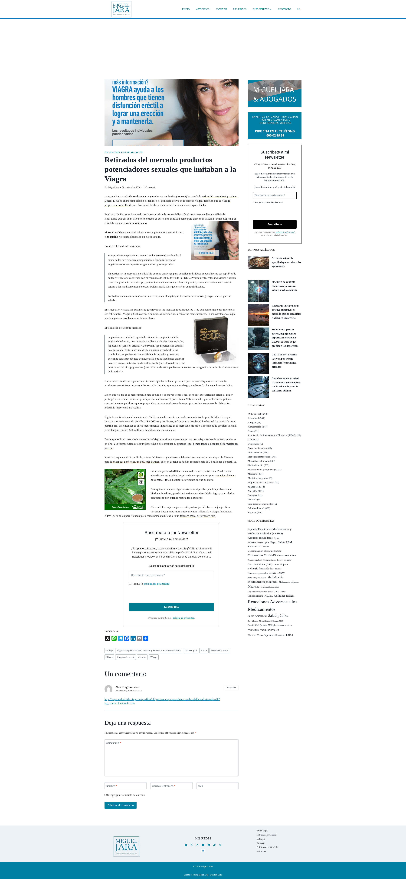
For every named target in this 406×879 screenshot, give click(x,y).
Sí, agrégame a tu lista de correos (126, 794)
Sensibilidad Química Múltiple (262, 625)
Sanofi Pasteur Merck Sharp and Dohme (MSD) (266, 621)
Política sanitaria (255, 596)
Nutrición (252, 491)
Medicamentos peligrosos (260, 469)
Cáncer (251, 439)
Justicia (272, 573)
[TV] (202, 850)
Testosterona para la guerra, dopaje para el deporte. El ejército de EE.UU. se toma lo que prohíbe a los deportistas (285, 337)
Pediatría (252, 499)
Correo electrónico (163, 785)
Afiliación (261, 851)
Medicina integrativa (258, 478)
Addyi (109, 650)
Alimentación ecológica (258, 542)
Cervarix (265, 547)
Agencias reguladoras (260, 537)
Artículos (202, 9)
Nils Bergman (125, 687)
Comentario (113, 742)
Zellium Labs (216, 875)
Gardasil (287, 560)
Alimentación (254, 426)
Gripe (276, 564)
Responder (231, 687)
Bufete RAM (285, 542)
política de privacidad (156, 583)
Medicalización (133, 152)
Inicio (186, 9)
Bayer (273, 542)
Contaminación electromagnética (264, 551)
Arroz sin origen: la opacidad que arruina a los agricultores (286, 262)
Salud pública (278, 616)
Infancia (278, 569)
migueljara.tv (254, 486)
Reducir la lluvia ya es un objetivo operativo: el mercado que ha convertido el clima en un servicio (286, 311)
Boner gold (191, 650)
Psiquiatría (269, 596)
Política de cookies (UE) (267, 847)
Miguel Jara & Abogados (260, 482)
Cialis (204, 650)
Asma (251, 431)
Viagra (153, 657)
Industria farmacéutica (259, 456)
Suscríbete (274, 224)
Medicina (252, 474)
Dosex (109, 657)
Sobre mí (221, 9)
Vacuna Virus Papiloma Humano (266, 635)
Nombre (111, 785)
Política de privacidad (266, 835)
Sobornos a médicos (284, 625)
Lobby (281, 572)
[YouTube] (202, 844)
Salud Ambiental (257, 615)
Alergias (252, 422)
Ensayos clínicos (269, 560)
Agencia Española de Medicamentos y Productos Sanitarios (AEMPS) (149, 650)
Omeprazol (253, 495)
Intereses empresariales (258, 573)
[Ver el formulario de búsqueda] (298, 9)
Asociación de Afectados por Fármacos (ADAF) (272, 435)
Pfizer (283, 591)
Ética (289, 635)
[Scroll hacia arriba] (400, 852)
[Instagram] (197, 844)
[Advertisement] (203, 42)
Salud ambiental (256, 508)
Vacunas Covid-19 (269, 629)
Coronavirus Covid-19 (262, 555)
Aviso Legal (262, 830)
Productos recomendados (260, 504)
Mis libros (239, 9)
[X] (191, 844)
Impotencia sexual (125, 657)
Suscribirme (171, 607)
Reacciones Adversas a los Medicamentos (272, 605)
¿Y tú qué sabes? (256, 414)
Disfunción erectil (220, 650)
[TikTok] (214, 844)
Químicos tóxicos (284, 595)
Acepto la (150, 583)
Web (200, 785)
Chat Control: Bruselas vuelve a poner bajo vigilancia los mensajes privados (284, 360)
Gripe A (284, 564)
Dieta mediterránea (257, 448)
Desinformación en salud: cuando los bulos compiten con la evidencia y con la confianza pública (286, 384)
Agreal (276, 538)
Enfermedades (113, 152)
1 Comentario (150, 187)
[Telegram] (220, 844)
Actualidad (253, 418)
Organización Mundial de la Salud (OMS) (263, 591)
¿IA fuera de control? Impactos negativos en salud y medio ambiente (284, 286)
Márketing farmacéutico (270, 587)
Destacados (253, 444)
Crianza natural (283, 556)
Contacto (284, 9)
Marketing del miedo (258, 461)
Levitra (142, 657)
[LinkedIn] (208, 844)
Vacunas (252, 512)
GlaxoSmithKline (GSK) (260, 564)
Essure (279, 560)
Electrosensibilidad (255, 560)
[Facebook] (185, 844)
